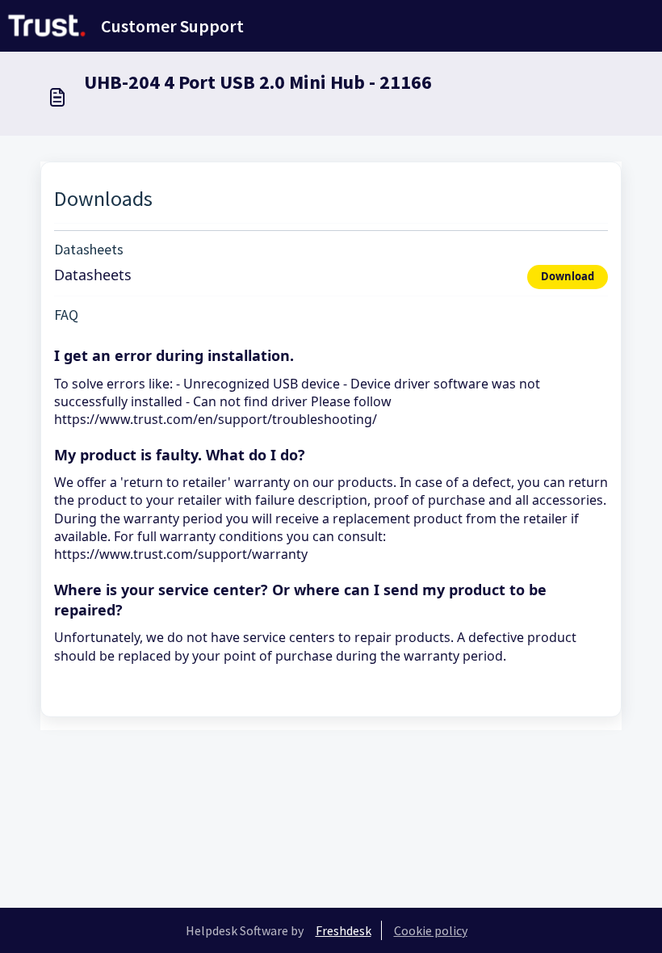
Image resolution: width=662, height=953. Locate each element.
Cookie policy (430, 930)
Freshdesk (343, 930)
